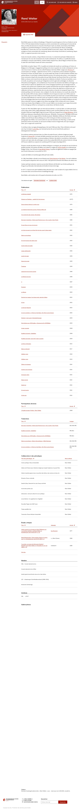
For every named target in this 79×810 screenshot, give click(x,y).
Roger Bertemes (68, 112)
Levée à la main (25, 256)
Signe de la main (25, 261)
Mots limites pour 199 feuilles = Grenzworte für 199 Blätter (35, 323)
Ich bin (22, 302)
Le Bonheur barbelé (26, 194)
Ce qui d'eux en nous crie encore (29, 225)
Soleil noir (23, 385)
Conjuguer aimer (25, 374)
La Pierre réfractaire (26, 343)
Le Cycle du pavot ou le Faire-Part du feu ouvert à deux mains (36, 230)
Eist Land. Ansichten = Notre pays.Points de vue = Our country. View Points (39, 220)
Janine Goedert (62, 147)
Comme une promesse (26, 369)
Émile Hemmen (54, 158)
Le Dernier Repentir (26, 307)
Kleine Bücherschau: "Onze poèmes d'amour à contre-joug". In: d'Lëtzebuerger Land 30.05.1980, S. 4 (34, 538)
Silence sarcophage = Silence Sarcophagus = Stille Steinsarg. (36, 441)
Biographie (4, 42)
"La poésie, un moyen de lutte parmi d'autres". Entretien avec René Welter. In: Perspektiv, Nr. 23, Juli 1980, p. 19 (34, 545)
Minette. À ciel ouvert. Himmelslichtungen (31, 318)
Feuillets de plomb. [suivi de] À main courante (32, 338)
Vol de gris (23, 395)
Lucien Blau (36, 129)
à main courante (25, 328)
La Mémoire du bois (26, 276)
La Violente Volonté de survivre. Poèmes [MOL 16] (33, 209)
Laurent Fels (31, 136)
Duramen (23, 287)
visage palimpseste (25, 251)
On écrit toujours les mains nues (29, 240)
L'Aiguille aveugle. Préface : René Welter (31, 410)
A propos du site (7, 807)
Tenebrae (23, 266)
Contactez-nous (5, 31)
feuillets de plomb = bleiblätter (28, 333)
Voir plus (23, 552)
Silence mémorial (25, 349)
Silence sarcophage (26, 235)
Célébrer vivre (24, 354)
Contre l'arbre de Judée (27, 245)
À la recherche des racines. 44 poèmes (30, 214)
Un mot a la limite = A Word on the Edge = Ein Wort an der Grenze (37, 313)
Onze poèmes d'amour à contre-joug (30, 204)
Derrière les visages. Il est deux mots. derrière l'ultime (34, 297)
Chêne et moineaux (26, 364)
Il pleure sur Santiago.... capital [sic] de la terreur (33, 199)
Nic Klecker (62, 158)
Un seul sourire (25, 390)
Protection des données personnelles (21, 807)
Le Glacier (23, 292)
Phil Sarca (70, 70)
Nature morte (24, 380)
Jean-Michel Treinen (44, 149)
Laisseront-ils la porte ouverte (28, 271)
